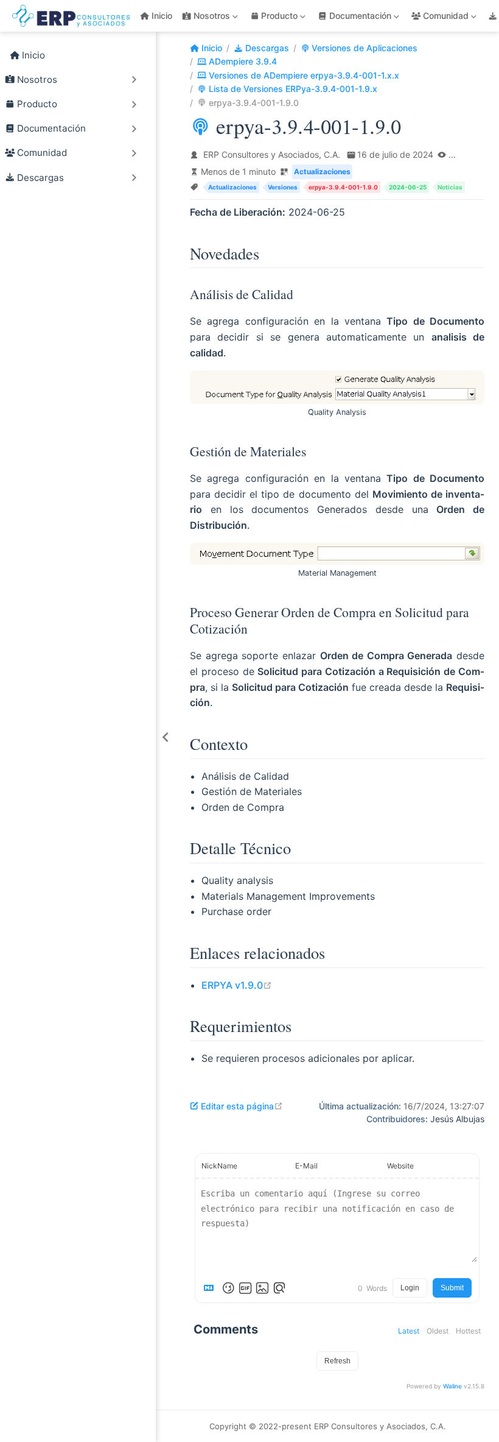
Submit (452, 1288)
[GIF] (245, 1288)
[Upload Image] (262, 1288)
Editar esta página (242, 1106)
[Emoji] (228, 1288)
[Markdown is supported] (211, 1288)
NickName (219, 1165)
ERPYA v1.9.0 (236, 985)
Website (400, 1165)
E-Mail (306, 1165)
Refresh (337, 1361)
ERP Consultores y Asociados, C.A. (271, 154)
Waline (452, 1386)
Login (409, 1288)
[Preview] (279, 1288)
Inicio (162, 15)
